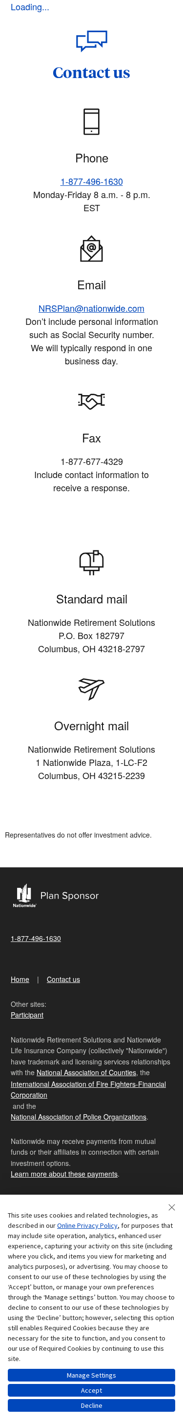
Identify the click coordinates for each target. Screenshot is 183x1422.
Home (20, 979)
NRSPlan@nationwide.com (91, 307)
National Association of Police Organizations (78, 1117)
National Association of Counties (86, 1072)
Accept (91, 1390)
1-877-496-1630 (92, 181)
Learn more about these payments (64, 1174)
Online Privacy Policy (87, 1225)
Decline (91, 1405)
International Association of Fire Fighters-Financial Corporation (88, 1089)
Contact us (63, 979)
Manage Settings (91, 1375)
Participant (27, 1015)
